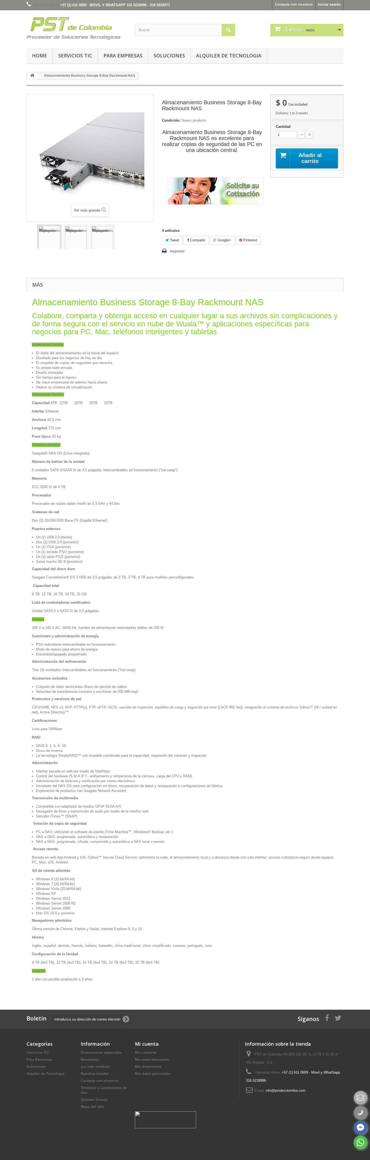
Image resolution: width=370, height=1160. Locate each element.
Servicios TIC (75, 55)
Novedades (90, 1060)
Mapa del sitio (92, 1107)
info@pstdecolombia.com (286, 1090)
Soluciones (169, 55)
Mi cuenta (147, 1044)
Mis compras (146, 1053)
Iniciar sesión (329, 4)
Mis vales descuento (152, 1060)
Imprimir (177, 251)
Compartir (197, 240)
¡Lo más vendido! (95, 1067)
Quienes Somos (94, 1100)
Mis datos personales (153, 1074)
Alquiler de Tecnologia (228, 55)
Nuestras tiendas (95, 1074)
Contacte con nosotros (294, 4)
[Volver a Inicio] (32, 76)
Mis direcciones (148, 1067)
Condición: (171, 120)
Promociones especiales (101, 1053)
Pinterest (249, 240)
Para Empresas (122, 55)
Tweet (174, 240)
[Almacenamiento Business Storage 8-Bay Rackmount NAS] (49, 237)
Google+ (224, 240)
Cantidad (283, 127)
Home (39, 55)
